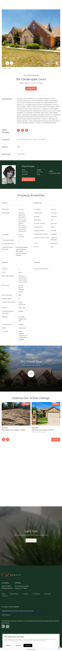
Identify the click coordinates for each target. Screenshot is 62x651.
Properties (25, 594)
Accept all (27, 645)
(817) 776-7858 (40, 173)
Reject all (8, 645)
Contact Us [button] (31, 540)
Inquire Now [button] (31, 88)
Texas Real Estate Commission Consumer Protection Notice (18, 611)
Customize (18, 645)
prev (7, 63)
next (11, 63)
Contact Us (5, 596)
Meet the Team (14, 594)
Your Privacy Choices (31, 649)
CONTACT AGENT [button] (28, 179)
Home (3, 594)
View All (55, 439)
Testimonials (47, 594)
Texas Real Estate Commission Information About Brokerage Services (22, 613)
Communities (36, 594)
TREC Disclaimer (6, 615)
